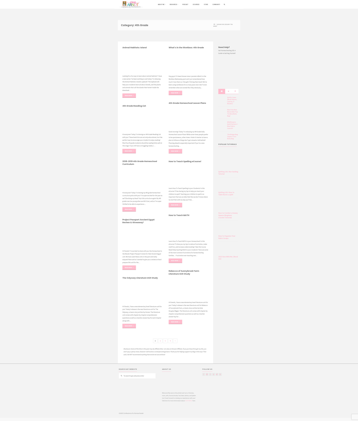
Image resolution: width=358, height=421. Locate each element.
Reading (124, 119)
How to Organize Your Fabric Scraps (226, 237)
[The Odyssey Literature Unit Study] (152, 292)
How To (168, 181)
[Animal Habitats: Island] (152, 62)
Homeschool (122, 175)
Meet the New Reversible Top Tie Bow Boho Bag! (232, 113)
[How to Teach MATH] (199, 228)
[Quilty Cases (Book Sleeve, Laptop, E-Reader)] (222, 99)
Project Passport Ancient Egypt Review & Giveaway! (138, 221)
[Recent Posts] (221, 91)
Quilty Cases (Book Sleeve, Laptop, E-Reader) (232, 100)
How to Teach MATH (179, 215)
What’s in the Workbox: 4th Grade (186, 47)
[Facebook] (203, 374)
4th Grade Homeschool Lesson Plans (187, 103)
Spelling (171, 178)
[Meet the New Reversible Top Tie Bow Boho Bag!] (222, 112)
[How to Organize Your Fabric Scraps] (228, 228)
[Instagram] (207, 374)
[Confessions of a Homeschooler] (131, 4)
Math (169, 232)
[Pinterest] (210, 374)
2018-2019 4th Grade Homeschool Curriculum (139, 163)
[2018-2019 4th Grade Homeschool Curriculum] (152, 178)
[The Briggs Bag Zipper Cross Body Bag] (222, 136)
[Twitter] (217, 374)
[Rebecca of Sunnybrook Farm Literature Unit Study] (199, 288)
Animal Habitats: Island (134, 47)
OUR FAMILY (188, 401)
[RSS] (220, 374)
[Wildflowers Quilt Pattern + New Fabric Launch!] (222, 124)
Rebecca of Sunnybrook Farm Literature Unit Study (184, 272)
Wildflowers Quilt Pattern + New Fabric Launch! (232, 125)
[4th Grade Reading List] (152, 120)
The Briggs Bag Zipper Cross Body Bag (232, 136)
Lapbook (124, 62)
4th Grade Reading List (134, 105)
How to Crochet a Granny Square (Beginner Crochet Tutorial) (228, 215)
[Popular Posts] (228, 91)
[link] (224, 4)
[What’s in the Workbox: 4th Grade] (199, 62)
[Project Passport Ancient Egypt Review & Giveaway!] (152, 236)
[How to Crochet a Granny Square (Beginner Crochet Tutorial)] (228, 205)
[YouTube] (213, 374)
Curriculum (123, 235)
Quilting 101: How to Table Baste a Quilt (226, 193)
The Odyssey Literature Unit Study (140, 277)
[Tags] (235, 91)
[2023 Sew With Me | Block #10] (228, 249)
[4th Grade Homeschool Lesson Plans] (199, 117)
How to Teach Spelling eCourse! (185, 161)
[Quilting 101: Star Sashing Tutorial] (228, 159)
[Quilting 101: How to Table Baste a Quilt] (228, 184)
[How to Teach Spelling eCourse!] (199, 175)
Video (172, 235)
